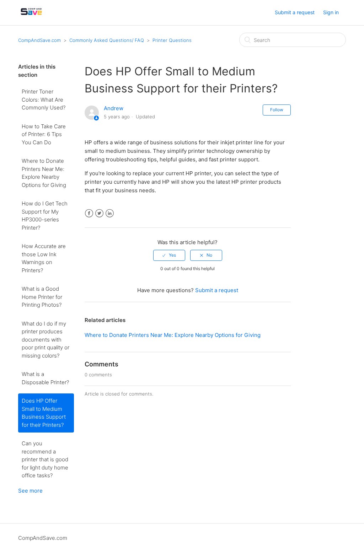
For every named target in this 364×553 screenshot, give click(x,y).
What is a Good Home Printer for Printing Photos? (42, 296)
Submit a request (295, 12)
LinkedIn (109, 213)
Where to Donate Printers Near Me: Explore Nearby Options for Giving (44, 172)
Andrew (113, 108)
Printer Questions (172, 40)
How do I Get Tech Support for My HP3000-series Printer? (45, 215)
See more (30, 490)
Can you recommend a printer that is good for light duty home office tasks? (45, 459)
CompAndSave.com (39, 40)
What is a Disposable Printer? (45, 378)
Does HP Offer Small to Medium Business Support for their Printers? (44, 412)
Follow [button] (276, 109)
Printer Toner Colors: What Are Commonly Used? (43, 99)
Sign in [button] (331, 12)
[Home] (31, 16)
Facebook (89, 213)
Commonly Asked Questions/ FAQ (106, 40)
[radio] (169, 255)
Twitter (99, 213)
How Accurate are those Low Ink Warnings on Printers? (44, 258)
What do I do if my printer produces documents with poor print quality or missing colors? (45, 339)
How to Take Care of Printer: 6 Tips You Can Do (44, 134)
